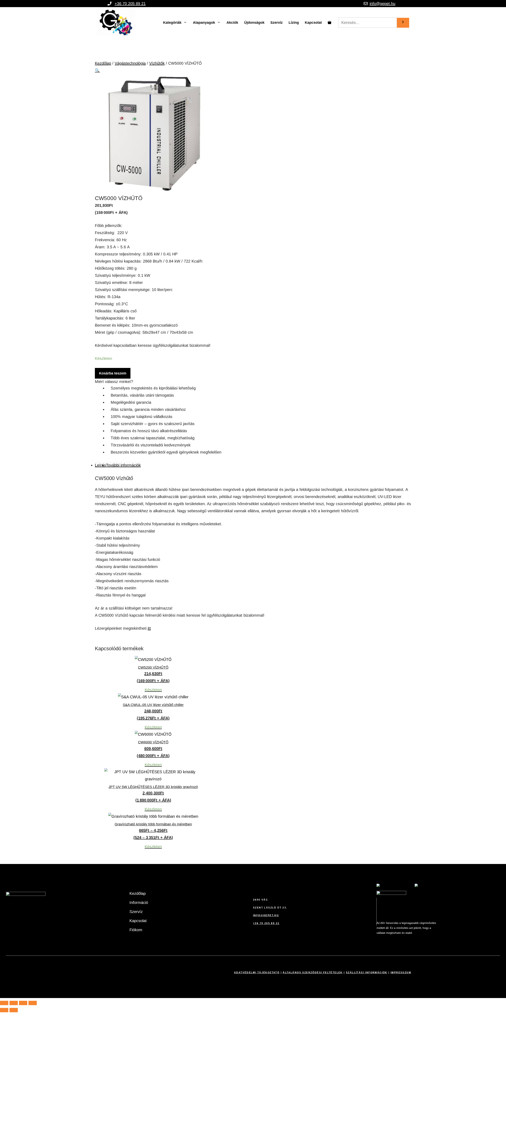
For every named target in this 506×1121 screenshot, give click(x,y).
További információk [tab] (123, 465)
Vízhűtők (157, 63)
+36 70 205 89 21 (130, 3)
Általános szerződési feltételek (313, 972)
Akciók (232, 23)
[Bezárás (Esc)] (32, 1003)
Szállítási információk (366, 972)
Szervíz (276, 23)
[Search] (403, 23)
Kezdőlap (103, 63)
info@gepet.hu (382, 3)
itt (149, 628)
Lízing (294, 23)
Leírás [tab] (100, 465)
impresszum (401, 972)
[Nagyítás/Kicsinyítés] (4, 1003)
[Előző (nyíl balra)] (4, 1010)
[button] (97, 70)
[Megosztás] (23, 1003)
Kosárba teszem (112, 373)
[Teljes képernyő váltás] (13, 1003)
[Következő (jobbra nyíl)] (13, 1010)
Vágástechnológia (130, 63)
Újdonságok (254, 23)
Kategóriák (172, 23)
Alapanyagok (204, 23)
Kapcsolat (313, 23)
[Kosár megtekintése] (329, 22)
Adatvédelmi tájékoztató (256, 972)
